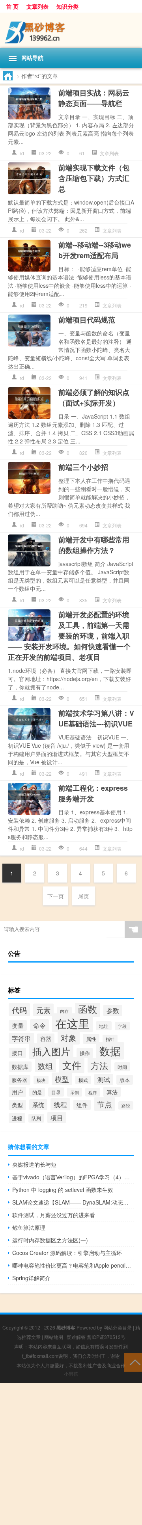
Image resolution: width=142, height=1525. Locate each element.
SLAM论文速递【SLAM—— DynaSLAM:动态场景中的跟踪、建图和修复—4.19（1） (73, 1202)
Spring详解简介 (31, 1278)
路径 (125, 1105)
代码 (19, 1009)
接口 (17, 1053)
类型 (17, 1105)
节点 (104, 1104)
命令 (39, 1025)
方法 (99, 1065)
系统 (38, 1104)
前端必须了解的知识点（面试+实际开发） (93, 397)
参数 (112, 1010)
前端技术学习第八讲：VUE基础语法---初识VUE (96, 718)
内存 (64, 1011)
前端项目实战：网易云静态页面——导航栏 (93, 98)
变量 (18, 1025)
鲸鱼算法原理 (28, 1227)
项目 (56, 1117)
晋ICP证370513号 (106, 1336)
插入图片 (51, 1051)
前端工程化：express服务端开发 (93, 793)
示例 (74, 1092)
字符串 (21, 1038)
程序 (92, 1092)
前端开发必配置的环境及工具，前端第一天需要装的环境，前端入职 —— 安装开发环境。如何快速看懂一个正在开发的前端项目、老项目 (69, 635)
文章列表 (37, 6)
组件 (82, 1105)
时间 (122, 1066)
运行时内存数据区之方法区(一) (50, 1240)
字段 (122, 1026)
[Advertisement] (71, 1454)
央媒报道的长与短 (34, 1164)
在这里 (72, 1023)
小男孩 (71, 1373)
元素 (43, 1010)
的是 (37, 1092)
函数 (87, 1009)
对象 (69, 1037)
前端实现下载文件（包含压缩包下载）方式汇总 (93, 178)
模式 (83, 1080)
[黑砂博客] (71, 30)
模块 (41, 1080)
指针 (110, 1039)
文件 (71, 1065)
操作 (85, 1053)
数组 (45, 1065)
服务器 (19, 1080)
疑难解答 (76, 1336)
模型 (62, 1079)
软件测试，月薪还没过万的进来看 (53, 1215)
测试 (103, 1079)
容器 (45, 1039)
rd (22, 153)
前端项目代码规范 (86, 320)
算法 (112, 1092)
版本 (125, 1080)
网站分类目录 (117, 1327)
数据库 (20, 1067)
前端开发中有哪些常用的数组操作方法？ (93, 544)
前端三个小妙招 (83, 467)
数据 (110, 1050)
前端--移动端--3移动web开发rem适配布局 (94, 250)
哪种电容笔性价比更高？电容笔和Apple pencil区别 (73, 1265)
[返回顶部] (133, 1361)
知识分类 (67, 6)
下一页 (55, 896)
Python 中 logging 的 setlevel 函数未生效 (62, 1190)
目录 (56, 1092)
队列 (36, 1118)
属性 (91, 1039)
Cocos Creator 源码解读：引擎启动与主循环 (67, 1253)
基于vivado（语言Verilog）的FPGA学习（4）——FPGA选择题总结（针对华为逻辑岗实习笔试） (73, 1177)
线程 (60, 1104)
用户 (17, 1092)
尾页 (83, 896)
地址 (103, 1025)
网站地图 (53, 1336)
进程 (17, 1118)
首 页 (12, 6)
